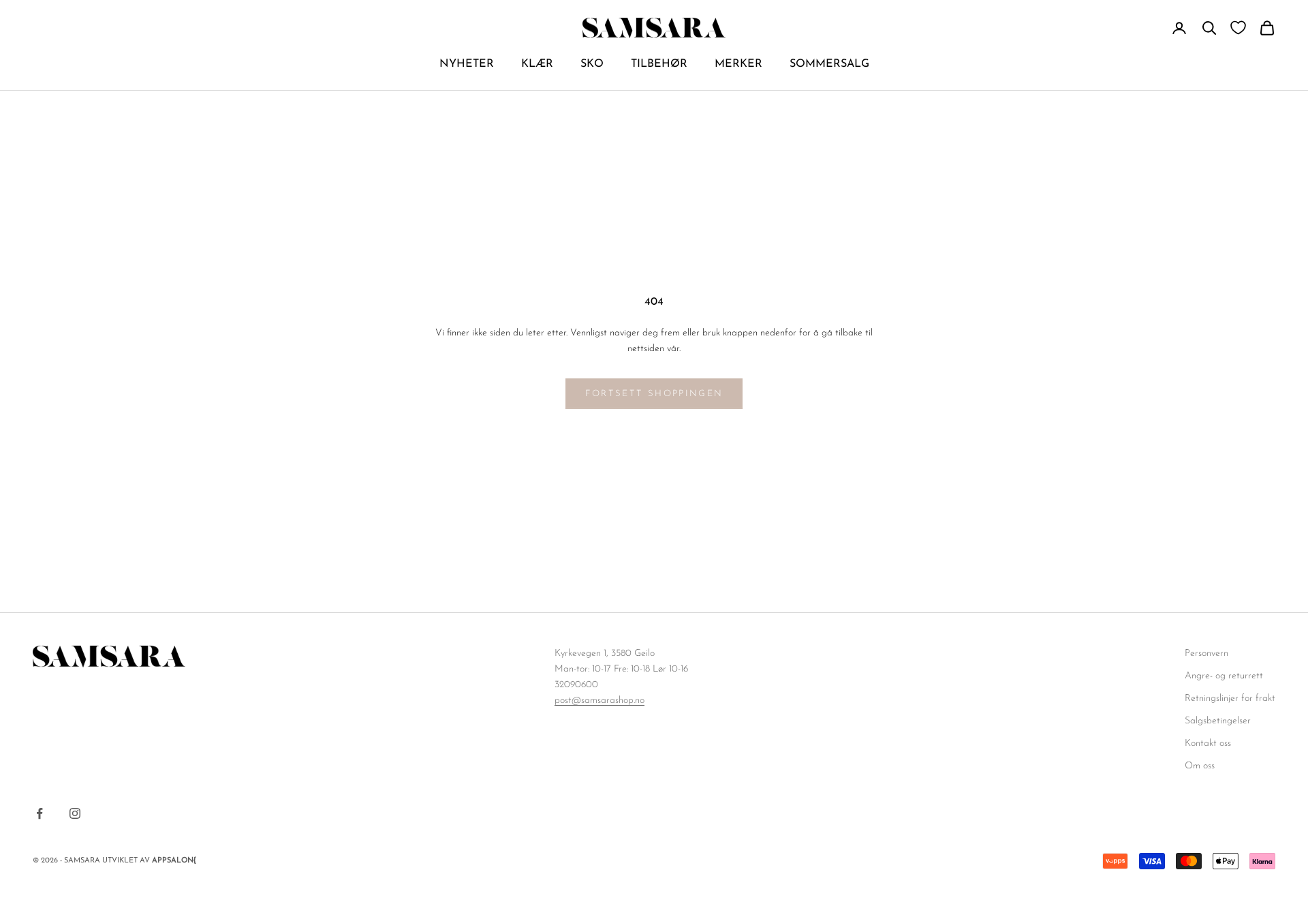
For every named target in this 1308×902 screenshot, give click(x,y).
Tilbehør (659, 64)
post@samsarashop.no (599, 700)
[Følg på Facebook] (39, 813)
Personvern (1206, 653)
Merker (738, 64)
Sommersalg (829, 64)
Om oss (1200, 766)
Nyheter (466, 64)
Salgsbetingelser (1218, 721)
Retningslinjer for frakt (1230, 698)
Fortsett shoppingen (654, 393)
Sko (592, 64)
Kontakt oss (1208, 743)
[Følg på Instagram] (75, 813)
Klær (537, 64)
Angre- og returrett (1224, 676)
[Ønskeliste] (1238, 27)
